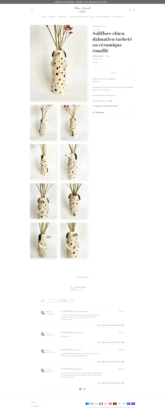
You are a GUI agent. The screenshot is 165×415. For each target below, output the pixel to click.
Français (35, 406)
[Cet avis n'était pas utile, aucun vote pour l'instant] (122, 325)
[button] (32, 10)
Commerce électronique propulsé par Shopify (122, 407)
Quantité (95, 62)
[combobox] (48, 301)
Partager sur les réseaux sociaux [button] (106, 106)
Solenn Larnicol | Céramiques (101, 407)
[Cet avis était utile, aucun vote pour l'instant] (119, 325)
